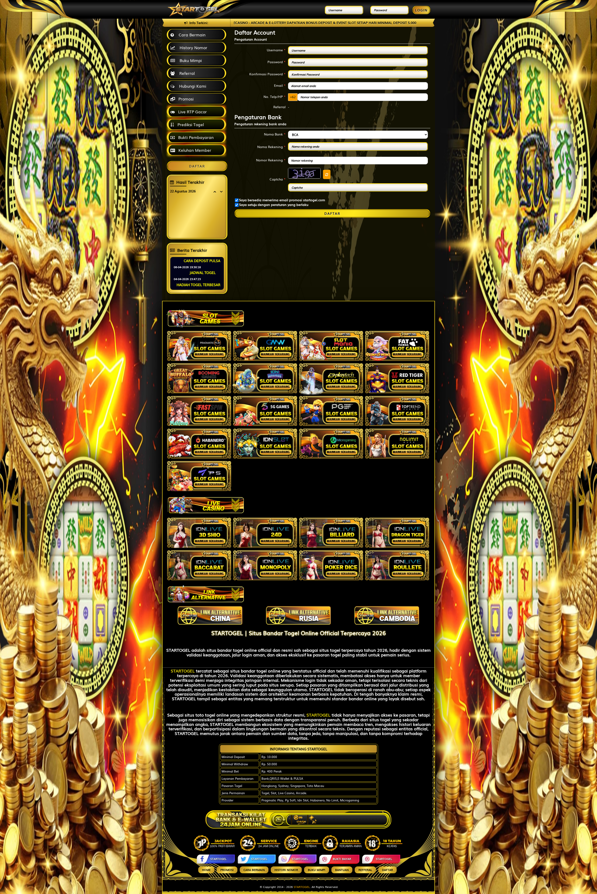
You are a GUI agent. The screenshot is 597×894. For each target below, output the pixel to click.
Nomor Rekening (271, 160)
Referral (186, 73)
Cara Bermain (190, 35)
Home (206, 870)
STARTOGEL (183, 671)
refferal (365, 870)
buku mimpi (316, 870)
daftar (387, 870)
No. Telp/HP (275, 96)
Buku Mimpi (189, 60)
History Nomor (192, 47)
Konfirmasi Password (267, 74)
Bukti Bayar (342, 859)
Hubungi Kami (191, 86)
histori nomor (286, 870)
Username (276, 50)
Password (276, 61)
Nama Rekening (271, 146)
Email (280, 85)
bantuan (342, 870)
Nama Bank (275, 134)
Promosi (185, 99)
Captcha (278, 179)
